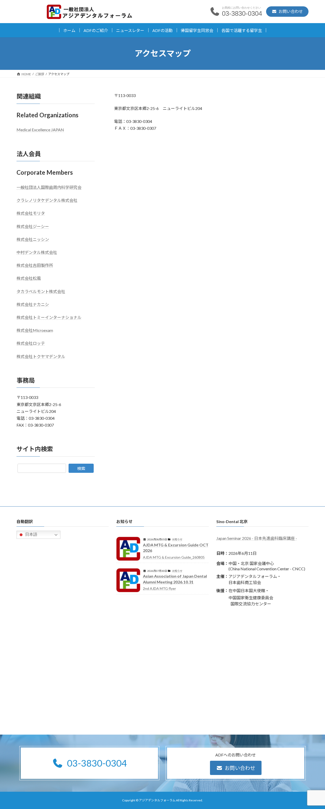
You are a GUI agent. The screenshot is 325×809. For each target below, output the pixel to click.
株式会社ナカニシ (33, 304)
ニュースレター (130, 30)
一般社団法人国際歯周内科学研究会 (49, 187)
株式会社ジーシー (33, 226)
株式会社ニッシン (33, 239)
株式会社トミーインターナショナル (49, 317)
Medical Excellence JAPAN (40, 129)
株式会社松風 (29, 278)
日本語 (30, 534)
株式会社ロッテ (31, 343)
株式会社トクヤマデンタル (41, 356)
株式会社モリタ (31, 213)
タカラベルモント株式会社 (41, 291)
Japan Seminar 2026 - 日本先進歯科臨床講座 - (256, 538)
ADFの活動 (162, 30)
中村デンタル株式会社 (37, 252)
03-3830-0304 (97, 763)
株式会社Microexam (35, 330)
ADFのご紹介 (96, 30)
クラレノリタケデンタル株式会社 (47, 200)
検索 (81, 468)
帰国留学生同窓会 (197, 30)
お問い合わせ (240, 768)
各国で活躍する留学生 (241, 30)
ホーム (69, 30)
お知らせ (177, 539)
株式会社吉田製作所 (35, 265)
